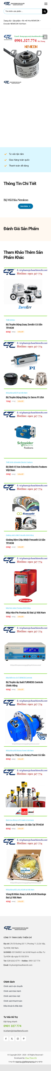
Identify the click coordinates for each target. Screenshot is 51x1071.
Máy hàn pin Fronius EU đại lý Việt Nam (26, 612)
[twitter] (11, 1038)
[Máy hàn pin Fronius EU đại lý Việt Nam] (25, 557)
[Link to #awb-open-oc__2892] (45, 4)
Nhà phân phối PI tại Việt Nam (16, 393)
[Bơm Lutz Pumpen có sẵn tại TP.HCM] (25, 769)
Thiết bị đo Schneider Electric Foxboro (19, 462)
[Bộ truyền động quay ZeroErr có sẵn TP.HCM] (25, 269)
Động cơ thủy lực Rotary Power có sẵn (25, 755)
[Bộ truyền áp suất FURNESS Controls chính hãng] (25, 627)
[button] (45, 37)
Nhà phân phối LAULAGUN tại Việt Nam (20, 890)
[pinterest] (23, 1038)
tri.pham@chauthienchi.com (16, 1031)
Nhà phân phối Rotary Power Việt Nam (20, 750)
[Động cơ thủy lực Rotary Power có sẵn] (25, 700)
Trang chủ (7, 21)
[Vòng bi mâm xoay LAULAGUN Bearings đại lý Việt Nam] (25, 839)
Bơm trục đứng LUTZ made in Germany (20, 820)
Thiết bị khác (10, 320)
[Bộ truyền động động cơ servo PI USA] (25, 342)
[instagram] (17, 1038)
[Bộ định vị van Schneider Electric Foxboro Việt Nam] (25, 412)
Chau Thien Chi (31, 1058)
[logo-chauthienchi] (14, 2)
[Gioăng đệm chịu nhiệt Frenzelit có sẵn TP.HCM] (25, 485)
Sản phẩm (17, 21)
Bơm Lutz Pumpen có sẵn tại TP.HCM (25, 824)
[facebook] (6, 1038)
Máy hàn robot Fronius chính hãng (18, 608)
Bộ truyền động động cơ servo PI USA (25, 397)
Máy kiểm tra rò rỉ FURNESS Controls (19, 678)
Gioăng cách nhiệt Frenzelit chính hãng (20, 535)
